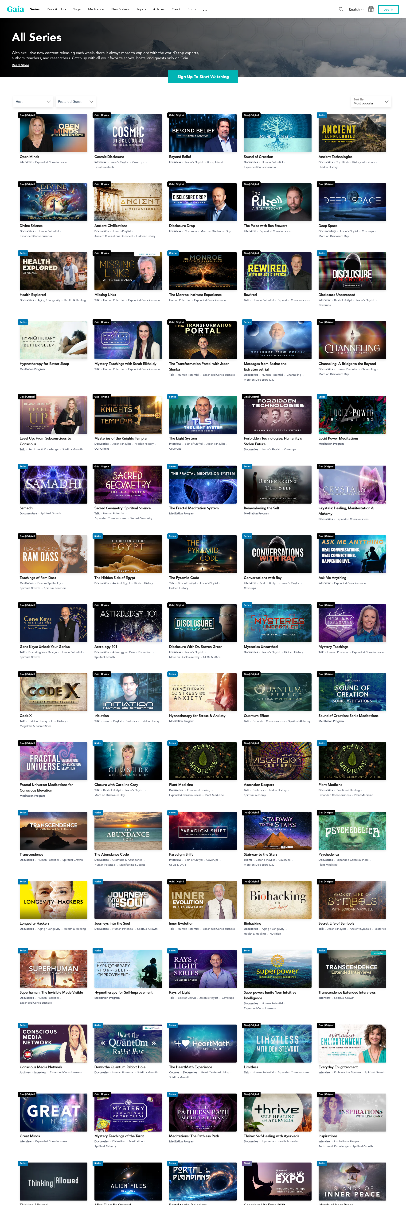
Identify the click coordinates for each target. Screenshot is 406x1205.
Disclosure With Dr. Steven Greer (195, 646)
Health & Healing (75, 300)
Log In (388, 9)
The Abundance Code (111, 854)
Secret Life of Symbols (336, 923)
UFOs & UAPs (211, 657)
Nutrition (275, 933)
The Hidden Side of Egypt (114, 577)
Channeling (294, 374)
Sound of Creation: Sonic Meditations (349, 715)
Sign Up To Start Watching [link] (203, 77)
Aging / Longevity (49, 300)
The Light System (183, 438)
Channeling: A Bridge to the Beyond (347, 363)
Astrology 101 (105, 646)
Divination (144, 652)
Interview (25, 162)
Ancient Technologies (335, 156)
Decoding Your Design (42, 652)
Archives (25, 1072)
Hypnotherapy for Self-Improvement (123, 992)
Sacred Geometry (141, 518)
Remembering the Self (261, 508)
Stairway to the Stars (260, 854)
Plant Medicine (181, 784)
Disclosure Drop (182, 225)
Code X (26, 715)
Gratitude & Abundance (127, 859)
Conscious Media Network (41, 1067)
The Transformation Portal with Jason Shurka (199, 366)
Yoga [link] (77, 9)
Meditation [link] (96, 9)
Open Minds (29, 156)
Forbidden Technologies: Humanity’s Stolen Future (273, 441)
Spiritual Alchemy (299, 721)
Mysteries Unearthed (261, 646)
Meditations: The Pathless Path (194, 1136)
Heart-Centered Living (215, 1072)
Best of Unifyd (343, 300)
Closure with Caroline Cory (116, 784)
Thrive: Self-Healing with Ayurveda (271, 1136)
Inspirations (328, 1136)
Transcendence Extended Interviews (347, 992)
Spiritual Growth (72, 449)
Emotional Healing (198, 790)
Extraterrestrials (104, 167)
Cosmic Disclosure (109, 156)
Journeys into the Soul (112, 923)
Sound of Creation (258, 156)
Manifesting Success (132, 864)
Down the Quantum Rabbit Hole (119, 1067)
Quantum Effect (256, 715)
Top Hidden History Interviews (355, 162)
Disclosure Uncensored (337, 294)
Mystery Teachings (333, 646)
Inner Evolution (181, 923)
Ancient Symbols (360, 928)
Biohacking (252, 923)
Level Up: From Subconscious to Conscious (45, 441)
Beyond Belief (180, 156)
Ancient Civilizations (110, 225)
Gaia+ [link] (176, 9)
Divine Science (31, 225)
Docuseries (251, 162)
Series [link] (34, 9)
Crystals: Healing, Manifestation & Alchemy (346, 511)
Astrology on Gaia (123, 652)
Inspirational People (346, 1141)
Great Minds (30, 1136)
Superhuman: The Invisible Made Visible (51, 992)
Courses (174, 1072)
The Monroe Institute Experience (195, 294)
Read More (20, 65)
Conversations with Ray (263, 577)
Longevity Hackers (35, 923)
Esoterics (131, 721)
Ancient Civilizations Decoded (113, 236)
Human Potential (272, 162)
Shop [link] (191, 9)
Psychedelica (329, 854)
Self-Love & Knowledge (43, 449)
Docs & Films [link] (56, 9)
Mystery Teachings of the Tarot (119, 1136)
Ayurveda (268, 1141)
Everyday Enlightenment (338, 1067)
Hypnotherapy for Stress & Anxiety (197, 715)
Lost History (58, 721)
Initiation (101, 715)
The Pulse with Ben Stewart (265, 225)
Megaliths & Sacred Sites (35, 726)
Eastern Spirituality (49, 583)
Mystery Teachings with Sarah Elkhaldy (125, 363)
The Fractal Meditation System (194, 508)
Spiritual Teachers (55, 588)
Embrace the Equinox (347, 1072)
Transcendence (31, 854)
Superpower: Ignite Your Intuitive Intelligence (270, 995)
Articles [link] (158, 9)
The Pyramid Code (184, 577)
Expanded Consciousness (51, 162)
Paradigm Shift (181, 854)
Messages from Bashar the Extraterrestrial (265, 366)
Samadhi (26, 508)
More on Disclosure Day (215, 231)
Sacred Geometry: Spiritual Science (122, 508)
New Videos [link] (120, 9)
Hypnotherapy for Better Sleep (44, 363)
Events (248, 859)
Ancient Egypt (121, 583)
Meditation (27, 583)
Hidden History (328, 167)
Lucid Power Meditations (339, 438)
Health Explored (33, 294)
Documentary (327, 231)
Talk (96, 300)
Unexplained (215, 162)
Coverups (138, 162)
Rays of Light (179, 992)
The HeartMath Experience (190, 1067)
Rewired (250, 294)
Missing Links (105, 294)
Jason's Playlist (119, 162)
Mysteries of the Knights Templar (121, 438)
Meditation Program (32, 369)
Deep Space (328, 225)
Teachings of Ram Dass (38, 577)
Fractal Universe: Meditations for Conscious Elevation (46, 787)
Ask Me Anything (332, 577)
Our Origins (101, 448)
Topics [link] (141, 9)
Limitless (251, 1067)
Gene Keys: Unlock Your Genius (45, 646)
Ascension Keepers (259, 784)
